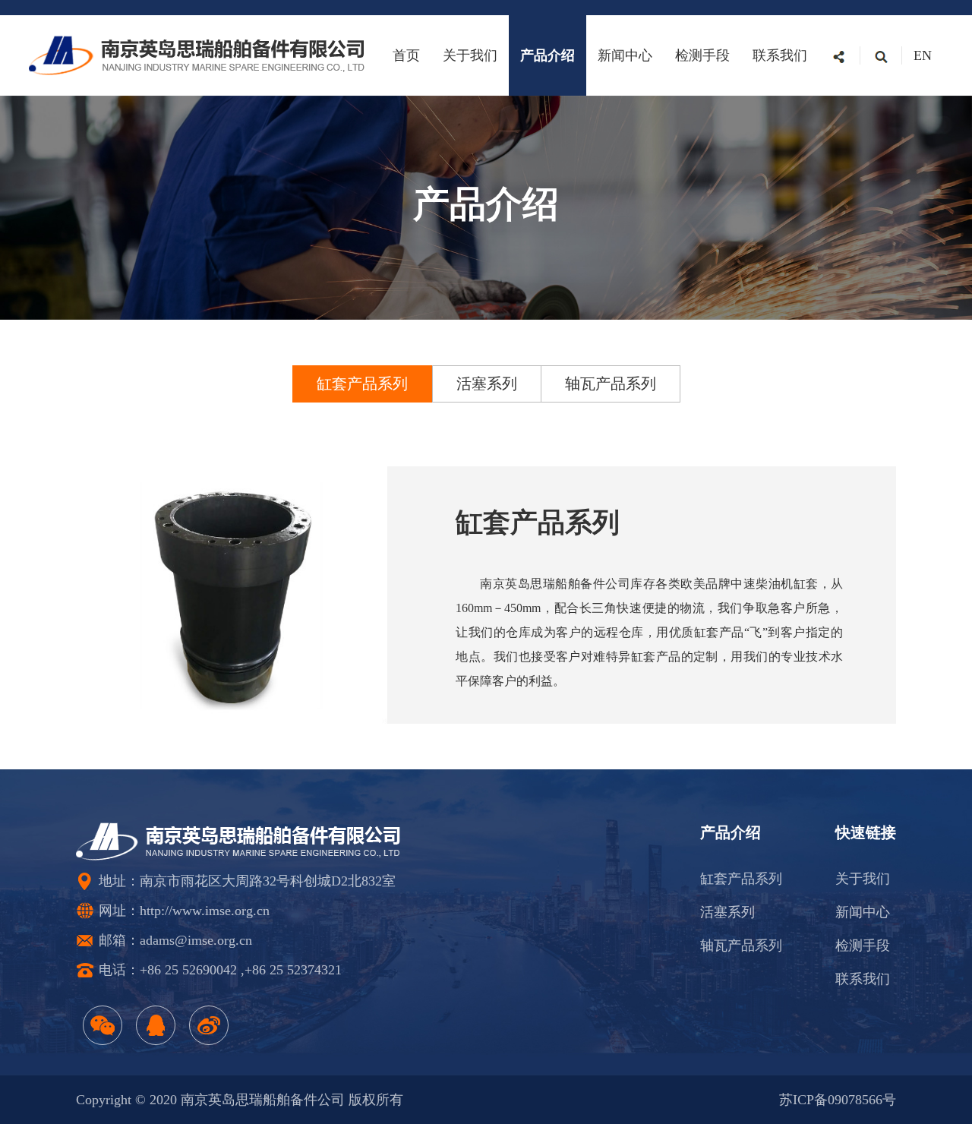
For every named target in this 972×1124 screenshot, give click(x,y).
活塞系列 (727, 912)
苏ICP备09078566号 (837, 1099)
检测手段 (702, 55)
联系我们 (780, 55)
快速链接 (865, 832)
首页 (406, 55)
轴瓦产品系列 (741, 945)
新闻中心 (625, 55)
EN (923, 55)
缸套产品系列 (741, 878)
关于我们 (470, 55)
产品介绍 (547, 55)
